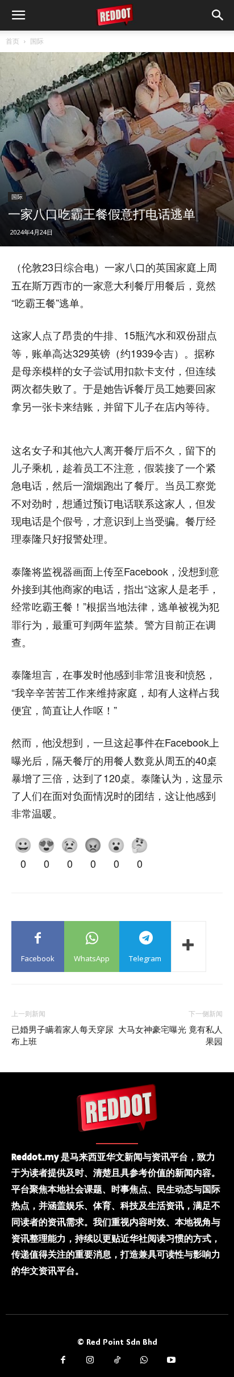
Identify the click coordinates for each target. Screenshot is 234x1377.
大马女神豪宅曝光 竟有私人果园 (170, 1036)
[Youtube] (171, 1360)
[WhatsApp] (144, 1360)
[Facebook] (63, 1360)
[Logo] (117, 1107)
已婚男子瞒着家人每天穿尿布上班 (62, 1036)
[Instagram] (90, 1360)
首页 (12, 41)
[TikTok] (117, 1360)
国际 (37, 41)
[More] (188, 946)
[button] (18, 15)
